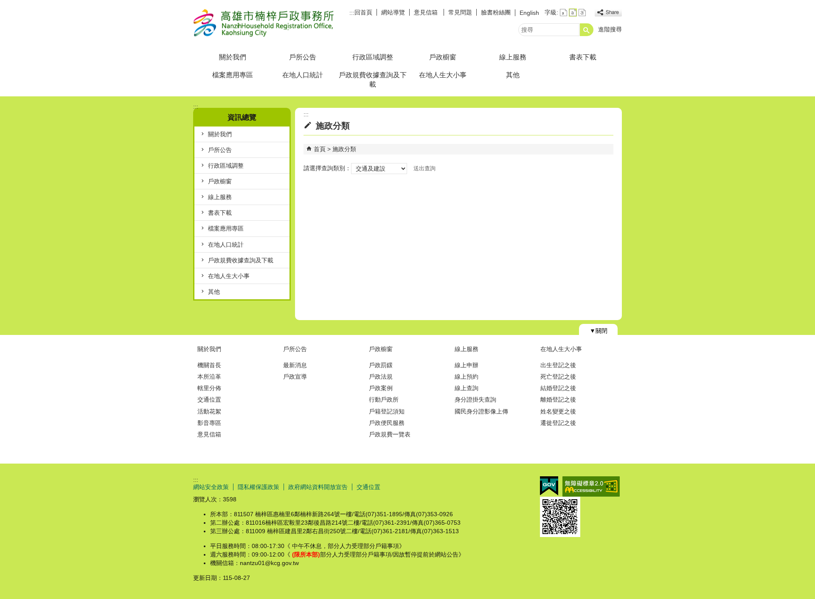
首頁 (320, 149)
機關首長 (209, 365)
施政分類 (344, 149)
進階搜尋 (610, 29)
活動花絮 (209, 411)
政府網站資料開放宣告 (318, 487)
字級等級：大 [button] (582, 12)
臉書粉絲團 (496, 12)
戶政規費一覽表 (389, 434)
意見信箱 (426, 12)
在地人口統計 (302, 75)
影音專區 (209, 422)
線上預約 (466, 376)
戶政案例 (381, 388)
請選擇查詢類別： (327, 168)
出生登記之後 (558, 365)
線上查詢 (466, 388)
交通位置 (209, 399)
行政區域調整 (372, 57)
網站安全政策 (211, 487)
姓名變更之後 (558, 411)
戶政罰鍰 (381, 365)
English (529, 12)
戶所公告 (302, 57)
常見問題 (460, 12)
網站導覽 (393, 12)
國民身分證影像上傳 (481, 411)
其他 (513, 75)
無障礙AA (591, 486)
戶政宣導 (295, 376)
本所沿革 (209, 376)
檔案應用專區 (232, 75)
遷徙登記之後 (558, 422)
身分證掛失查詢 (475, 399)
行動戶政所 (384, 399)
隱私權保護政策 (258, 487)
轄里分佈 (209, 388)
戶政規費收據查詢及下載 (373, 79)
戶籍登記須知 (387, 411)
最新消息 (295, 365)
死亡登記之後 (558, 376)
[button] (586, 29)
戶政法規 (381, 376)
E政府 (549, 485)
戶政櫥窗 (442, 57)
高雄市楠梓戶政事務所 (265, 22)
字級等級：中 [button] (573, 12)
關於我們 (232, 57)
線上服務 (512, 57)
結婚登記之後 (558, 388)
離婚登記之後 (558, 399)
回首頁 (363, 12)
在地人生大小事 (443, 75)
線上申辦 (466, 365)
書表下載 (582, 57)
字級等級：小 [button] (563, 12)
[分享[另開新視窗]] (608, 12)
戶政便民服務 (387, 422)
